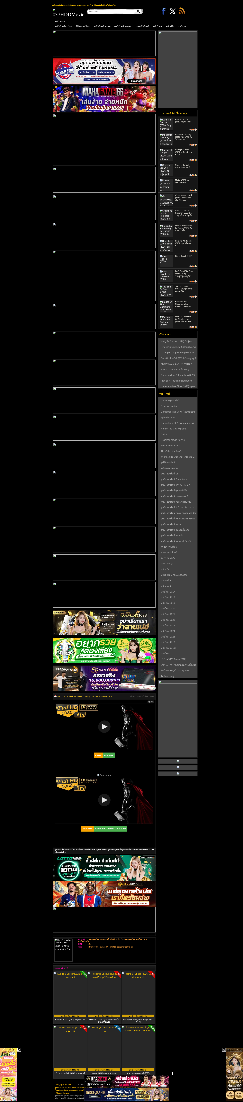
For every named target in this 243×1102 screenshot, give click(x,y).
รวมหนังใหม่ (141, 26)
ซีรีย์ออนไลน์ (83, 26)
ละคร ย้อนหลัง (168, 558)
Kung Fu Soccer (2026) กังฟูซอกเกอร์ (70, 1019)
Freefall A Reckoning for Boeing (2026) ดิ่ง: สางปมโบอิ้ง (183, 228)
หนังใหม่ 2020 (168, 608)
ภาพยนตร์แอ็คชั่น (169, 552)
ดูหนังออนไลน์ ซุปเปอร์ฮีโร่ (174, 490)
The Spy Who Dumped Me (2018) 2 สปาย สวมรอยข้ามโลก (111, 947)
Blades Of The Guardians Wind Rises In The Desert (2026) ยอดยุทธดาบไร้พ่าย (183, 306)
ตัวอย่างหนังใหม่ (169, 547)
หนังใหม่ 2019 (168, 603)
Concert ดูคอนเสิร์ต (170, 400)
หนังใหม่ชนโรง (64, 26)
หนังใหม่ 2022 (168, 620)
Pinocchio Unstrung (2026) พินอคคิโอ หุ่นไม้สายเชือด (104, 1020)
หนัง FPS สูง (167, 563)
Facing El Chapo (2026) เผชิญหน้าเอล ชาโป (138, 1020)
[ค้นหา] (136, 11)
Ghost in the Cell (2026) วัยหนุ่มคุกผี (178, 358)
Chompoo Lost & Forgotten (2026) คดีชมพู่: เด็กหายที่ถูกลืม (183, 212)
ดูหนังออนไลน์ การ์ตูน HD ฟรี (175, 485)
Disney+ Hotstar (169, 406)
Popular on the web (170, 445)
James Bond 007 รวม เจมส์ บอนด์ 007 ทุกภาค (177, 423)
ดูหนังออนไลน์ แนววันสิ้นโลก (175, 530)
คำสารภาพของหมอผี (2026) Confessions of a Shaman (183, 197)
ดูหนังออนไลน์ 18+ (170, 473)
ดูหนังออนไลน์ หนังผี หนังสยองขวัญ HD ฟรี (178, 513)
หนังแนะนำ (166, 586)
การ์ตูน (182, 26)
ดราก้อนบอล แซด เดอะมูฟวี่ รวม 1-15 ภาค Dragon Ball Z (178, 457)
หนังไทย (157, 26)
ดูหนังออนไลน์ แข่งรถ (171, 524)
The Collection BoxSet (172, 451)
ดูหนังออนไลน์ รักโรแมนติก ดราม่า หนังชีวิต (178, 507)
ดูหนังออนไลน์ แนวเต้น (172, 535)
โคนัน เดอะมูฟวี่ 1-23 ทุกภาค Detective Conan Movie (175, 670)
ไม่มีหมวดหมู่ (167, 676)
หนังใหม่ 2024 (168, 631)
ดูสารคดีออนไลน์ (169, 468)
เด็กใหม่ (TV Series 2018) (173, 659)
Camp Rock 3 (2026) (183, 256)
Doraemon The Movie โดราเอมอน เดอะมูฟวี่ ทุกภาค (178, 412)
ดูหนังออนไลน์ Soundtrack (174, 479)
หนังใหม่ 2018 (141, 939)
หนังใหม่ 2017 (168, 592)
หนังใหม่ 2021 (168, 614)
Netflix (164, 434)
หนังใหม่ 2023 (168, 625)
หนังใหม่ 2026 (102, 26)
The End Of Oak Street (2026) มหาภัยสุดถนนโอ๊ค (183, 288)
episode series (168, 417)
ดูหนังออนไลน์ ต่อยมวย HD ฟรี (176, 502)
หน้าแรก (60, 21)
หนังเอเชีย (166, 580)
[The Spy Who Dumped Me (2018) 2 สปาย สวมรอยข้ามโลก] (55, 697)
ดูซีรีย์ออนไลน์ (168, 462)
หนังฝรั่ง (169, 26)
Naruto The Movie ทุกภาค (174, 429)
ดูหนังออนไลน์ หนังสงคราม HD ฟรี (178, 518)
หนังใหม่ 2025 (122, 26)
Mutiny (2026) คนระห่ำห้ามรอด (176, 364)
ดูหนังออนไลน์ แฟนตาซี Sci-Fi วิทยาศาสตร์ (176, 541)
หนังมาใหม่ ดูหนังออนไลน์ (125, 939)
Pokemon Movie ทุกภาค (173, 440)
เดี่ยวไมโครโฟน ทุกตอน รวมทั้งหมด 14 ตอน (178, 665)
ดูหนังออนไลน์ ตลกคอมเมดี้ (145, 696)
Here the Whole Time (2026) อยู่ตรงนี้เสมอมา (183, 243)
